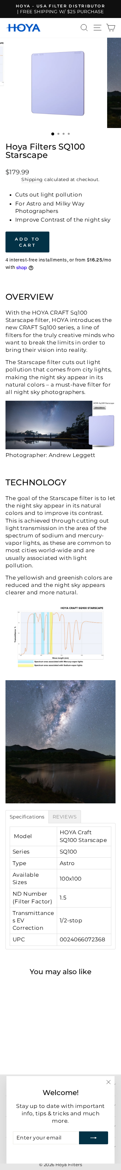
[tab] (27, 816)
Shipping (32, 179)
